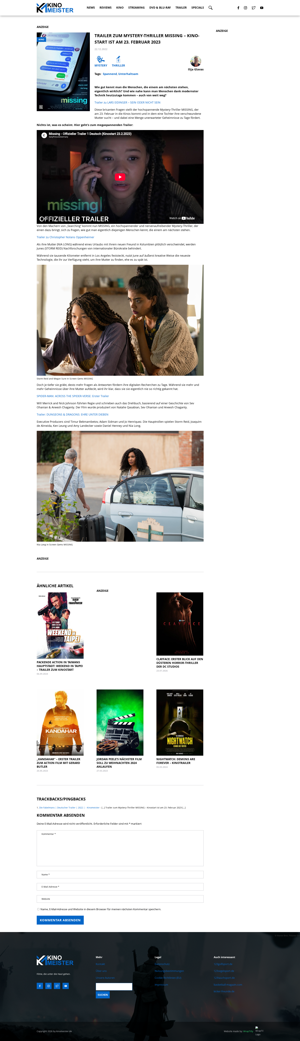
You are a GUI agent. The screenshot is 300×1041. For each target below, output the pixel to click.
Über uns (101, 971)
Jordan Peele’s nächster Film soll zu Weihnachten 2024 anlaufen (119, 762)
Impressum (161, 984)
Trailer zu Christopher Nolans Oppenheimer (65, 237)
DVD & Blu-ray (160, 7)
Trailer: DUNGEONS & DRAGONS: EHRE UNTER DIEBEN (72, 414)
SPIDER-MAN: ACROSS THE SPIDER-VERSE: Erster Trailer (73, 396)
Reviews (106, 7)
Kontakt (100, 964)
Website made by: (238, 1031)
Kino (120, 7)
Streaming (136, 7)
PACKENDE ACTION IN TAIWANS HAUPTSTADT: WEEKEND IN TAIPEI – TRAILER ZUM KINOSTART (60, 666)
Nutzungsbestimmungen (169, 971)
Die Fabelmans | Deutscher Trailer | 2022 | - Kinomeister (69, 807)
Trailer (181, 7)
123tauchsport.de (224, 977)
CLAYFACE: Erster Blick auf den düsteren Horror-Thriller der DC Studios (179, 662)
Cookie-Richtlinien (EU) (168, 977)
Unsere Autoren (105, 977)
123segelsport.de (224, 971)
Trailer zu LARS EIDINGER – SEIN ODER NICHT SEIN (127, 102)
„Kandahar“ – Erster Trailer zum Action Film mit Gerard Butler (58, 762)
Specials (197, 7)
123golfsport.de (223, 964)
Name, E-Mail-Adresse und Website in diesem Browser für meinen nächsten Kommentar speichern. (100, 909)
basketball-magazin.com (228, 984)
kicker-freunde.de (224, 991)
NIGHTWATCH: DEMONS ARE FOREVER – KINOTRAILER (175, 761)
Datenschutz (162, 964)
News (91, 7)
